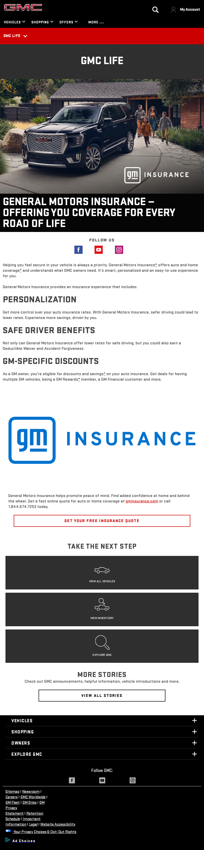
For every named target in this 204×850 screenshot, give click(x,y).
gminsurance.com (142, 501)
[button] (156, 265)
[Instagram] (122, 250)
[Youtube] (102, 250)
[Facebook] (82, 250)
